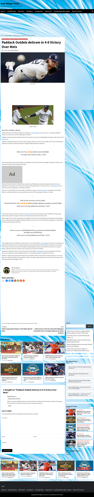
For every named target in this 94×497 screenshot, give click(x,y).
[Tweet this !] (9, 281)
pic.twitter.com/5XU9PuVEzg (33, 232)
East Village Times (10, 3)
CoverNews (52, 494)
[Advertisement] (47, 23)
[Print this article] (18, 281)
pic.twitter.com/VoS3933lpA (53, 203)
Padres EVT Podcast (77, 11)
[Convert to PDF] (21, 281)
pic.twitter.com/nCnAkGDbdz (40, 152)
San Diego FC (29, 11)
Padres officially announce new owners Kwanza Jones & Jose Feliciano (9, 379)
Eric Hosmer (26, 214)
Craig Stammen (40, 251)
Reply (9, 405)
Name (3, 436)
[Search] (92, 11)
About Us (3, 11)
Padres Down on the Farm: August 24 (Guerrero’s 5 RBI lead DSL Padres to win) (32, 379)
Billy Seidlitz (53, 380)
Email (34, 436)
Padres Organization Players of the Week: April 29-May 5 (17, 329)
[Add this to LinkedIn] (12, 281)
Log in (3, 486)
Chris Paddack (35, 133)
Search (68, 323)
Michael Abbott (14, 50)
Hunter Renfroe (42, 190)
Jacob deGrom (54, 186)
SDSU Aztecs (21, 11)
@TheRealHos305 (28, 230)
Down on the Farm (5, 350)
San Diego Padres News (22, 39)
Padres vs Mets (33, 323)
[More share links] (24, 281)
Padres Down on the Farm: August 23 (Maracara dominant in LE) (83, 444)
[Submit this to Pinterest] (15, 281)
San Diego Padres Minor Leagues (62, 11)
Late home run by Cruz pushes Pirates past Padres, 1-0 (31, 356)
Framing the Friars (5, 39)
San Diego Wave (39, 11)
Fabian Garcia (10, 381)
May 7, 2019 (42, 155)
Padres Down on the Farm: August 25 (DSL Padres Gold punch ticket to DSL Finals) (11, 357)
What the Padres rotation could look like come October (54, 378)
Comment (5, 418)
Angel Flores (32, 358)
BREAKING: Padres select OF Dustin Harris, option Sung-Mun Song (54, 356)
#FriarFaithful (33, 203)
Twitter (68, 454)
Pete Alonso (5, 139)
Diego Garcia (10, 360)
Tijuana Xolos (48, 11)
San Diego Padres (11, 11)
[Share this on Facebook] (7, 281)
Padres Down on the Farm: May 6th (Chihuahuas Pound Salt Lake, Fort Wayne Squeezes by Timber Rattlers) (49, 330)
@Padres (41, 203)
